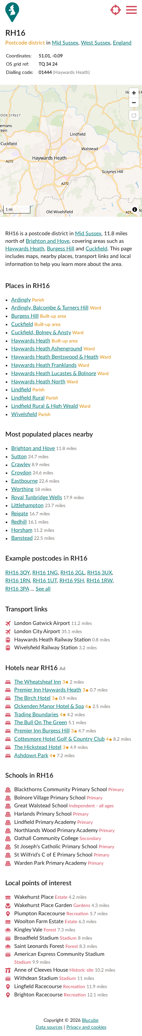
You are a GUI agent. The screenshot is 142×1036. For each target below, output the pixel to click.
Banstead (22, 538)
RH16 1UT (45, 580)
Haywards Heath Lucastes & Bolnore (53, 373)
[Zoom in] (134, 93)
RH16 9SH (71, 580)
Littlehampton (27, 505)
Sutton (19, 456)
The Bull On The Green (40, 722)
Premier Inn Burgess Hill (42, 730)
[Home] (12, 12)
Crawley (20, 464)
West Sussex (95, 43)
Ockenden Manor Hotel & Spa (49, 706)
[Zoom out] (134, 102)
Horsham (21, 530)
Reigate (19, 513)
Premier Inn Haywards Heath (47, 690)
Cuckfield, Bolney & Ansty (41, 332)
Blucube (90, 1020)
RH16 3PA (17, 589)
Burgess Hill (60, 248)
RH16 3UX (99, 572)
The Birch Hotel (32, 698)
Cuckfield (96, 248)
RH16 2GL (72, 572)
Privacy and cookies (86, 1027)
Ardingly (21, 300)
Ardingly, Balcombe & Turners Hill (50, 307)
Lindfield (21, 389)
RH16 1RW (100, 580)
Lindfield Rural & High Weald (44, 406)
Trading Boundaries (36, 714)
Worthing (22, 489)
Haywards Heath (24, 248)
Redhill (19, 522)
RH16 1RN (17, 580)
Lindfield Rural (28, 398)
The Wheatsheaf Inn (37, 682)
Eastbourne (24, 481)
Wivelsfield (24, 414)
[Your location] (115, 10)
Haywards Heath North (38, 381)
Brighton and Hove (47, 241)
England (122, 43)
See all (43, 589)
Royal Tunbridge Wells (36, 497)
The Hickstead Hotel (37, 747)
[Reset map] (134, 115)
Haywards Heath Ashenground (46, 348)
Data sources (49, 1027)
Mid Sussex (65, 43)
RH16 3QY (17, 572)
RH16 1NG (45, 572)
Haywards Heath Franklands (44, 365)
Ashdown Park (31, 755)
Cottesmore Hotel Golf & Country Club (59, 739)
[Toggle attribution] (135, 209)
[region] (71, 151)
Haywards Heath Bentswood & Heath (54, 357)
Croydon (21, 472)
